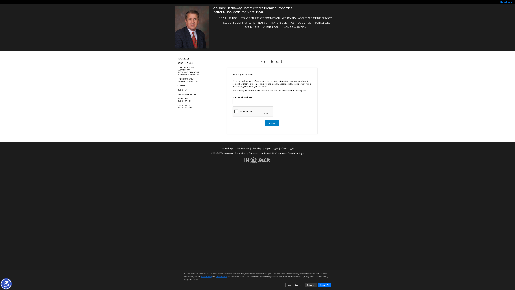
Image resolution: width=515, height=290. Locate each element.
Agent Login (271, 148)
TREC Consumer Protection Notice (244, 22)
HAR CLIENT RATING (187, 94)
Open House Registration (184, 106)
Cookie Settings (296, 153)
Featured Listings (282, 22)
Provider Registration (184, 99)
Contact (182, 85)
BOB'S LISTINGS (228, 18)
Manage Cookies (294, 285)
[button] (6, 284)
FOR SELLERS (322, 22)
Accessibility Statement (275, 153)
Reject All (310, 285)
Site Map (257, 148)
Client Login (271, 27)
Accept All (324, 285)
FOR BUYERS (252, 27)
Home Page (183, 58)
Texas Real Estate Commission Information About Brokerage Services (286, 18)
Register (182, 89)
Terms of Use (256, 153)
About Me (304, 22)
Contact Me (243, 148)
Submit (272, 123)
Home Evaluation (295, 27)
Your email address (242, 97)
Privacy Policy (241, 153)
